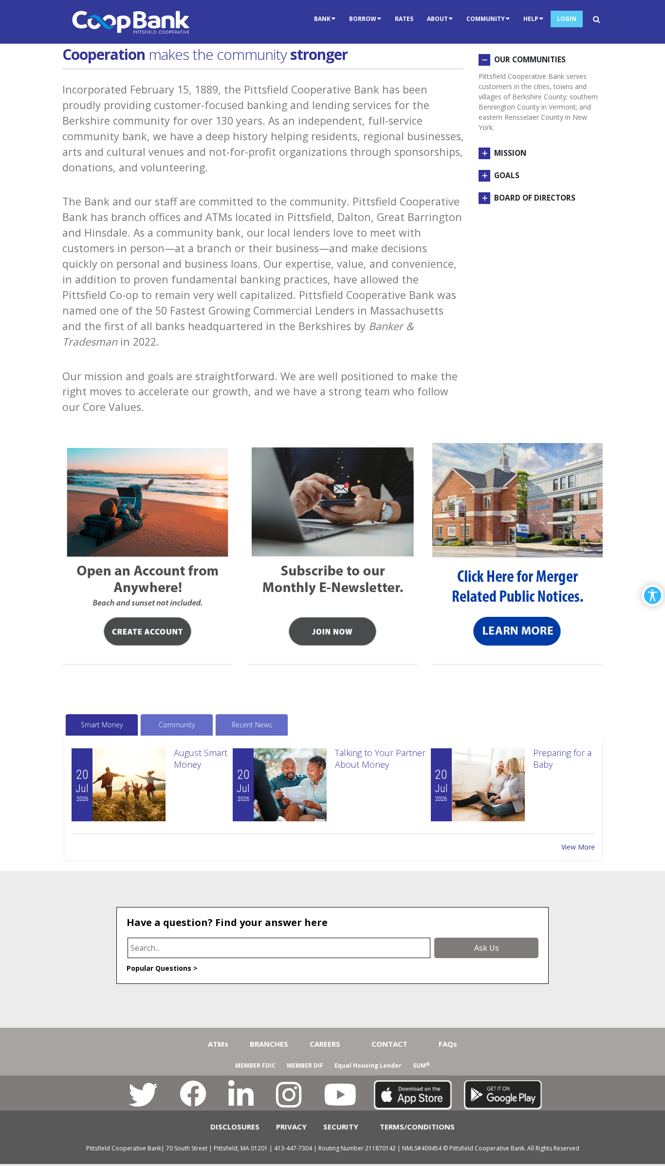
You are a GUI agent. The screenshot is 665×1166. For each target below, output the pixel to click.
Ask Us (486, 948)
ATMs (218, 1044)
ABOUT (437, 19)
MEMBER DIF (305, 1065)
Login (566, 19)
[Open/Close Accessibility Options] (652, 595)
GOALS (506, 175)
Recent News (252, 724)
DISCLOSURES (234, 1126)
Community (177, 724)
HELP (530, 19)
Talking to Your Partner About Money (380, 758)
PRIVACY (291, 1126)
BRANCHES (269, 1044)
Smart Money (102, 724)
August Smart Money (200, 758)
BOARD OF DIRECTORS (534, 198)
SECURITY (340, 1126)
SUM (421, 1065)
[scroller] (648, 1154)
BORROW (362, 19)
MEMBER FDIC (255, 1065)
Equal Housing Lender (368, 1065)
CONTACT (389, 1044)
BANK (322, 19)
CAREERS (325, 1044)
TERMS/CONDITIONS (417, 1126)
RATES (404, 19)
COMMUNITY (485, 19)
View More (578, 846)
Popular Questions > (162, 968)
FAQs (448, 1044)
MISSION (510, 153)
